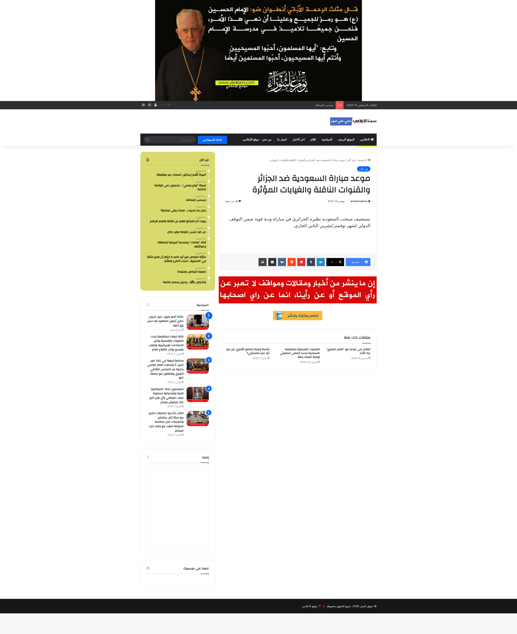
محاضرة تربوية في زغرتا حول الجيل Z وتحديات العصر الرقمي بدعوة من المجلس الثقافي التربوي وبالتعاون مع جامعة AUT (165, 369)
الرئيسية (363, 160)
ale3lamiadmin (358, 201)
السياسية (327, 139)
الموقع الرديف (346, 139)
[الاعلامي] (353, 121)
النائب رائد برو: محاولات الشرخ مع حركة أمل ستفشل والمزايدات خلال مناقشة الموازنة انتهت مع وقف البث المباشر (166, 422)
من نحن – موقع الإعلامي (257, 139)
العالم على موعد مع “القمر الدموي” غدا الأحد (348, 351)
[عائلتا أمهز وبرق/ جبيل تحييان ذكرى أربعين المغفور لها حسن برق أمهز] (198, 322)
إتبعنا (205, 457)
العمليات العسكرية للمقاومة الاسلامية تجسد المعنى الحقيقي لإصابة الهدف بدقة (300, 353)
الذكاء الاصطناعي (212, 139)
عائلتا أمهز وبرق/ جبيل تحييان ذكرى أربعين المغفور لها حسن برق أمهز (165, 321)
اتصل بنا (282, 139)
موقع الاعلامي (309, 606)
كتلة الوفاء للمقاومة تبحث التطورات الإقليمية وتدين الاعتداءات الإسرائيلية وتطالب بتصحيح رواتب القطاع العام (166, 343)
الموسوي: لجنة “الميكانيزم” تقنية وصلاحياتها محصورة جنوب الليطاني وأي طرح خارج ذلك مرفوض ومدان (166, 396)
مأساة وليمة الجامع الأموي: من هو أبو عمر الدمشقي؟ (247, 351)
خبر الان (351, 160)
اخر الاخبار (298, 139)
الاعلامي (365, 139)
